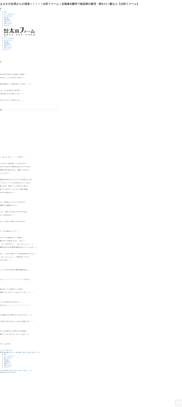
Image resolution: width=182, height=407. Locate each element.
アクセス (6, 25)
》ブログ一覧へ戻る (6, 350)
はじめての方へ (8, 16)
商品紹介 (6, 18)
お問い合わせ (8, 23)
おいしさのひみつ (9, 14)
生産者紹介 (7, 20)
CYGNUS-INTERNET (10, 372)
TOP (5, 12)
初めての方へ (8, 358)
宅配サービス (8, 22)
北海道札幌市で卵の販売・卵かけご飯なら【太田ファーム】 (16, 370)
